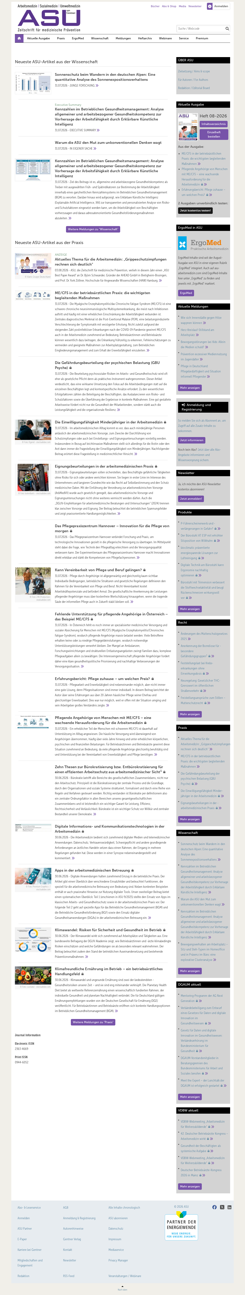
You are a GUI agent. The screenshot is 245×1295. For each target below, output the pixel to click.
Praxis (61, 38)
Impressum (115, 1239)
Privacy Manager (118, 1260)
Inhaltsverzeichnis (214, 124)
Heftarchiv (145, 38)
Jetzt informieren (191, 440)
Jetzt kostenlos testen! (195, 210)
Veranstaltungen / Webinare (125, 1276)
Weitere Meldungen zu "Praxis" (93, 1022)
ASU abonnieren (118, 1218)
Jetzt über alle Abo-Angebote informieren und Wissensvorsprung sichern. (199, 455)
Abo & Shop (169, 6)
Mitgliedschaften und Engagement (30, 1263)
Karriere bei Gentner (29, 1250)
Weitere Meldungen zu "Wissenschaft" (93, 229)
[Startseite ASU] (124, 18)
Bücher (155, 6)
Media (182, 6)
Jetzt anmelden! (191, 498)
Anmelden (24, 1218)
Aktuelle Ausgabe (38, 38)
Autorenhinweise (73, 1228)
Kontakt (67, 1250)
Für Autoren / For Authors (193, 80)
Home (19, 38)
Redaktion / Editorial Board (194, 88)
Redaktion (23, 1276)
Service (184, 38)
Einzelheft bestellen (214, 134)
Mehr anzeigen (190, 387)
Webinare (165, 38)
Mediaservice (116, 1250)
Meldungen (123, 38)
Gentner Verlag (72, 1239)
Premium (202, 38)
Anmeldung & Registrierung (79, 1218)
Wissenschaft (100, 38)
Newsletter (195, 6)
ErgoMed (78, 38)
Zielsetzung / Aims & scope (194, 71)
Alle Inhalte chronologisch (124, 1207)
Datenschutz (116, 1228)
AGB (65, 1207)
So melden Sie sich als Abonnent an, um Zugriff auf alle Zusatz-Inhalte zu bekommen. (202, 426)
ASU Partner (25, 1228)
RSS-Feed (68, 1276)
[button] (123, 38)
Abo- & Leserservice (29, 1207)
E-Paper (22, 1239)
